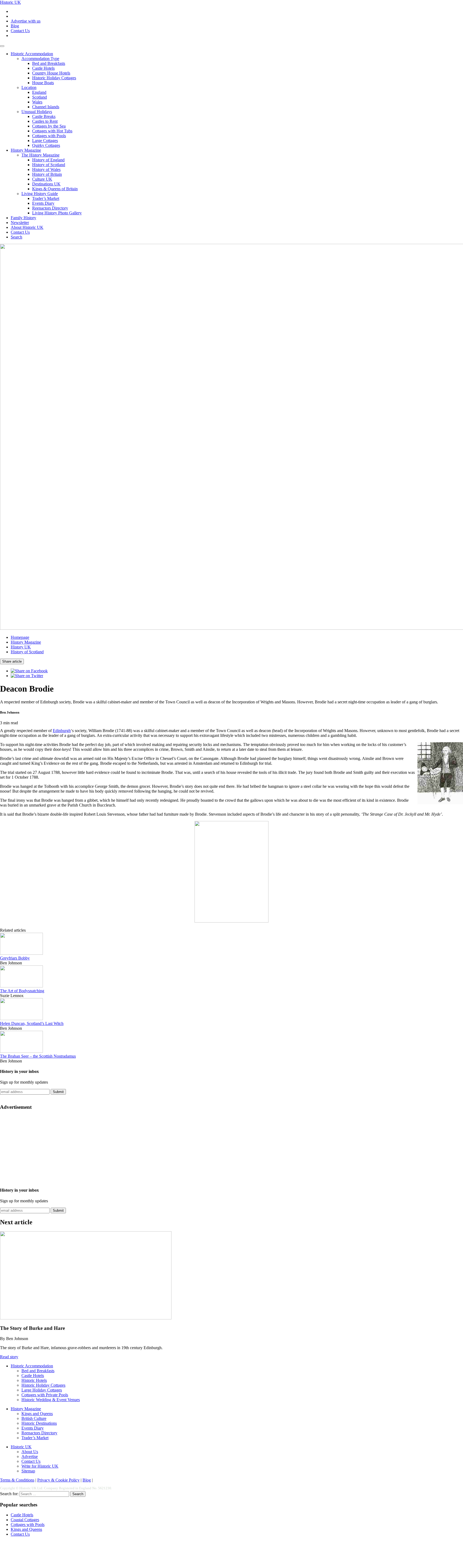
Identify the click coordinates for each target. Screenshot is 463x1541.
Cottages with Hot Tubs (52, 131)
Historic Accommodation (32, 53)
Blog (15, 26)
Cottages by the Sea (49, 126)
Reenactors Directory (50, 208)
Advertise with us (25, 21)
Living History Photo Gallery (57, 213)
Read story (9, 1357)
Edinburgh (62, 730)
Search (16, 237)
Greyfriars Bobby (15, 958)
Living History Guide (39, 193)
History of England (48, 160)
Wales (37, 102)
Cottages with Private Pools (44, 1395)
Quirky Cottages (46, 145)
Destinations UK (46, 184)
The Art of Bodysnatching (22, 990)
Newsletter (20, 222)
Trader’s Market (45, 198)
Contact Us (20, 30)
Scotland (39, 97)
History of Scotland (48, 164)
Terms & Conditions (17, 1480)
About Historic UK (27, 227)
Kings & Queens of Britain (55, 188)
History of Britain (47, 174)
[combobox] (44, 1494)
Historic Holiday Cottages (54, 78)
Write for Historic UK (39, 1466)
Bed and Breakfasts (48, 63)
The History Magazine (40, 155)
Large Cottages (45, 140)
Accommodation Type (40, 58)
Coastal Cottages (25, 1519)
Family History (23, 217)
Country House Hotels (51, 73)
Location (28, 87)
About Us (29, 1451)
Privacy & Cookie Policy (58, 1480)
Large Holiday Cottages (41, 1390)
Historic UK (10, 2)
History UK (21, 647)
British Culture (33, 1418)
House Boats (43, 82)
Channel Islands (45, 107)
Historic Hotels (34, 1380)
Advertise (29, 1456)
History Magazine (26, 150)
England (39, 92)
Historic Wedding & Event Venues (50, 1399)
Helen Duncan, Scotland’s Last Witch (32, 1023)
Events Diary (43, 203)
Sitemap (28, 1471)
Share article (12, 661)
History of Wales (46, 169)
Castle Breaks (43, 116)
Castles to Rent (45, 121)
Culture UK (42, 179)
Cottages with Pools (49, 135)
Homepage (20, 637)
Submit (58, 1092)
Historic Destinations (39, 1423)
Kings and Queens (37, 1413)
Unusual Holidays (36, 111)
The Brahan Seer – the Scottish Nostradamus (38, 1056)
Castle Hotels (43, 68)
